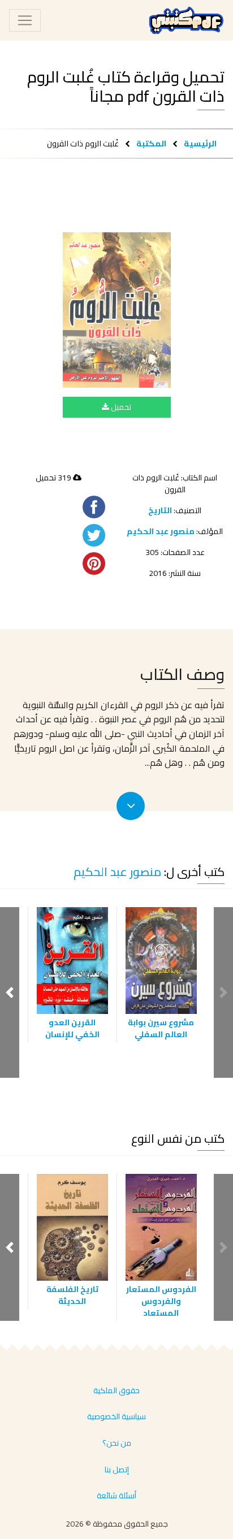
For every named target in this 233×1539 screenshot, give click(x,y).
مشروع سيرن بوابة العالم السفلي (161, 1028)
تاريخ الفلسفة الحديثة (72, 1295)
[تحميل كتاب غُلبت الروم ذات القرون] (117, 310)
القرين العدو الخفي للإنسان (72, 1028)
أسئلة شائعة (116, 1495)
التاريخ (160, 510)
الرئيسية (200, 143)
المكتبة (151, 143)
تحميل (120, 407)
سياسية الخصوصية (116, 1416)
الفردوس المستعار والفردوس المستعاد (161, 1301)
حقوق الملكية (116, 1390)
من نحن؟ (116, 1443)
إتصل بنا (117, 1469)
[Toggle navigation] (25, 20)
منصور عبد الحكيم (161, 531)
